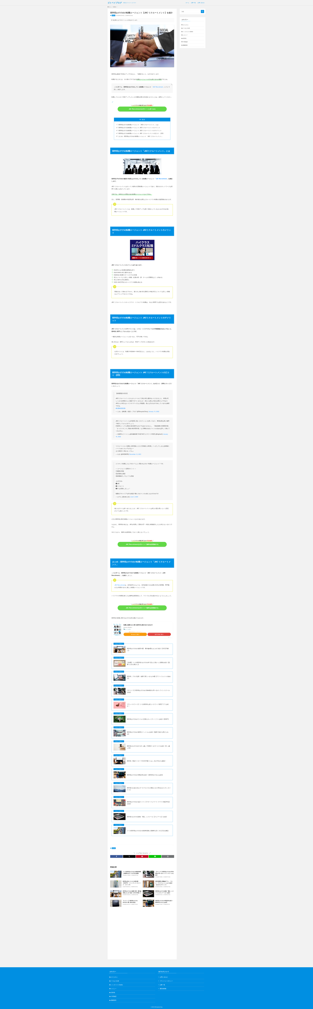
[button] (116, 856)
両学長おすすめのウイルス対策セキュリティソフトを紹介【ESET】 (148, 719)
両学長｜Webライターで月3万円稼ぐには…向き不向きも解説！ (146, 761)
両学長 (113, 15)
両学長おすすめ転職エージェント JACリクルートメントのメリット (139, 127)
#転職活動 (122, 408)
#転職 (117, 408)
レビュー (185, 35)
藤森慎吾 (185, 45)
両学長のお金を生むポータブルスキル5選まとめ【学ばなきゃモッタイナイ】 (149, 789)
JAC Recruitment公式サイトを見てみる (142, 109)
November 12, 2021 (135, 454)
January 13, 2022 (154, 411)
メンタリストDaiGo (188, 31)
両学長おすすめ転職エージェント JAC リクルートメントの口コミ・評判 (141, 133)
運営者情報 (163, 989)
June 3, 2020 (134, 497)
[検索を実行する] (202, 11)
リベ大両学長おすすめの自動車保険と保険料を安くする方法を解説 (147, 831)
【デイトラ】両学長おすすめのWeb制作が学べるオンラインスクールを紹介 (148, 691)
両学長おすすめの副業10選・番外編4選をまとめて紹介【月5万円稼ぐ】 (148, 649)
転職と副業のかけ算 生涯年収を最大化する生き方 (138, 625)
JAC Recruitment (158, 87)
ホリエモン (186, 25)
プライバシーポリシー (166, 981)
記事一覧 (162, 985)
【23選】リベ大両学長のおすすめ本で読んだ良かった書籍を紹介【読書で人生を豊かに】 (148, 663)
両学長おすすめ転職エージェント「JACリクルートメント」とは (138, 125)
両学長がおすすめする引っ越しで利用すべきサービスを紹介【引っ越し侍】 (148, 747)
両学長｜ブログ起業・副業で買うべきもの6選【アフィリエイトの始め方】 (149, 677)
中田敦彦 (185, 42)
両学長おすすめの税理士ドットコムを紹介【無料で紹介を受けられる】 (147, 733)
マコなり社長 (186, 28)
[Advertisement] (142, 936)
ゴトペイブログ (115, 3)
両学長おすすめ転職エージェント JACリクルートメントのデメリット (140, 130)
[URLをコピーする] (168, 856)
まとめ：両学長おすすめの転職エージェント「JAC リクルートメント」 (141, 136)
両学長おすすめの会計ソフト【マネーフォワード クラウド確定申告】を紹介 (148, 803)
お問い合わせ (164, 977)
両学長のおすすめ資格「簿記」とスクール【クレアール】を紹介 (147, 817)
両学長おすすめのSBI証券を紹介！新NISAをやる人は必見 (145, 775)
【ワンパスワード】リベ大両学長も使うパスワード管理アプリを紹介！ (147, 705)
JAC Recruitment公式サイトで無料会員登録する (142, 544)
